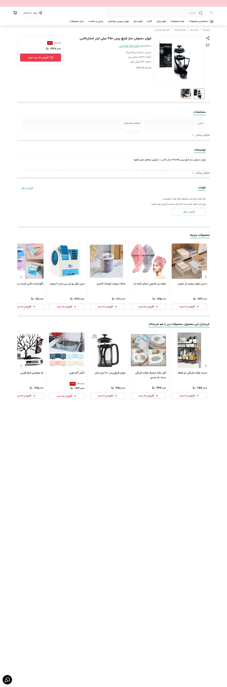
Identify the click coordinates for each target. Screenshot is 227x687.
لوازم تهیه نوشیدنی (162, 29)
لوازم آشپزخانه (179, 29)
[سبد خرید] (15, 13)
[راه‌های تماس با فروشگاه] (7, 679)
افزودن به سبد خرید (38, 57)
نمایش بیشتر (203, 135)
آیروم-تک (206, 29)
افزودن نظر (27, 188)
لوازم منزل (194, 29)
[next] (21, 276)
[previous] (206, 276)
